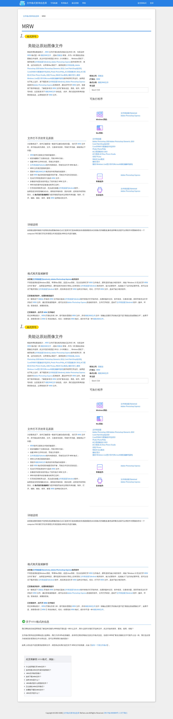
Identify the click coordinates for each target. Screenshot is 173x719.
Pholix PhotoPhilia (57, 72)
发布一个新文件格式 (99, 645)
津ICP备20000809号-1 (112, 713)
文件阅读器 (70, 65)
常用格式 (64, 3)
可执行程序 (96, 98)
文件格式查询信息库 (37, 3)
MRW (47, 52)
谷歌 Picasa (50, 75)
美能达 (59, 55)
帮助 (84, 3)
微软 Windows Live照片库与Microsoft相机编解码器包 (113, 164)
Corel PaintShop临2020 (73, 68)
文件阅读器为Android (42, 62)
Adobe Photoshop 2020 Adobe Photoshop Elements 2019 (113, 141)
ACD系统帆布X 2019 (72, 72)
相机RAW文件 (46, 55)
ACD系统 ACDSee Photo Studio (104, 154)
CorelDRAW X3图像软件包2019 (38, 72)
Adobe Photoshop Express (61, 62)
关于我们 (123, 713)
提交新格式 (142, 3)
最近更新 (75, 3)
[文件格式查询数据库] (23, 3)
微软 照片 (72, 75)
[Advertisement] (56, 116)
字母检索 (54, 3)
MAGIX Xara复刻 (62, 75)
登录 (152, 3)
